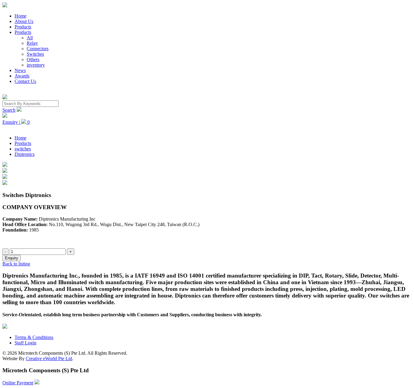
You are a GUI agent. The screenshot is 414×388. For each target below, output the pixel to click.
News (20, 70)
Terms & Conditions (34, 337)
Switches (35, 54)
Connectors (37, 48)
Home (20, 15)
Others (33, 59)
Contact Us (25, 81)
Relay (32, 43)
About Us (24, 21)
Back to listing (16, 263)
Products (23, 26)
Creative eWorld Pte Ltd (49, 358)
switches (23, 148)
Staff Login (25, 342)
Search (8, 110)
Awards (22, 75)
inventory (36, 64)
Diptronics (25, 154)
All (30, 37)
